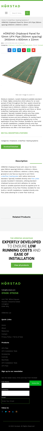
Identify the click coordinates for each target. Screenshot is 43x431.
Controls (5, 357)
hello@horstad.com (8, 290)
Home (4, 325)
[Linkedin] (13, 412)
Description (21, 161)
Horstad (40, 45)
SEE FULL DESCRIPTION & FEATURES (14, 133)
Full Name (5, 381)
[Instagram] (16, 412)
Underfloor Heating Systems (23, 45)
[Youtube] (9, 412)
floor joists (35, 178)
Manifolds (5, 360)
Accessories (6, 354)
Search (27, 13)
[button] (9, 50)
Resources (5, 331)
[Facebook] (2, 412)
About (4, 328)
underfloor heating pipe (9, 176)
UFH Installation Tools (9, 351)
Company (5, 389)
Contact (4, 334)
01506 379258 (10, 293)
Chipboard (11, 45)
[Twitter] (6, 412)
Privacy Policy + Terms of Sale (12, 337)
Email (4, 397)
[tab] (21, 161)
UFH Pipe (5, 348)
